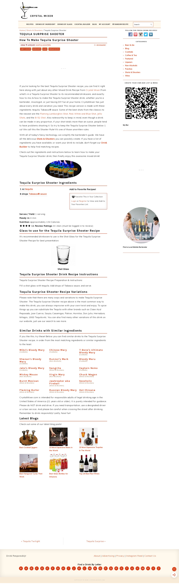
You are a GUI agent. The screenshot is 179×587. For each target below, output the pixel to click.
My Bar (126, 125)
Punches (128, 69)
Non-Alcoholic (131, 65)
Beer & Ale (129, 45)
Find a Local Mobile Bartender (135, 247)
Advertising (108, 555)
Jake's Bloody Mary (31, 368)
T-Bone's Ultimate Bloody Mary (91, 351)
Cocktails (129, 52)
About (97, 555)
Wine (127, 76)
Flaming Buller (29, 390)
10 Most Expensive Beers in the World (60, 449)
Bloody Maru (87, 359)
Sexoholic (85, 381)
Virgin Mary (57, 374)
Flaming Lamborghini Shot (54, 113)
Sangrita (55, 368)
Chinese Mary (58, 350)
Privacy (120, 555)
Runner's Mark (59, 359)
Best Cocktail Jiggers (28, 447)
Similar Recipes (54, 49)
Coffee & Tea (131, 55)
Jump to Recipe (25, 49)
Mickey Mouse (28, 374)
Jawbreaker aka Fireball (59, 382)
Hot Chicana (87, 390)
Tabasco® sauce (38, 193)
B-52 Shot (40, 117)
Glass (45, 49)
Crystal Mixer (93, 90)
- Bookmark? (100, 45)
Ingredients (37, 49)
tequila (29, 189)
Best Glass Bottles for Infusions (58, 475)
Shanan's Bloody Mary (30, 360)
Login (73, 201)
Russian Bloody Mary (63, 390)
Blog (127, 48)
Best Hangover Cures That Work (30, 475)
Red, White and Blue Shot (82, 113)
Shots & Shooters (43, 45)
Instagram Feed (134, 555)
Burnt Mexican (29, 381)
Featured (129, 59)
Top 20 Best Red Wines (89, 474)
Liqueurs (128, 62)
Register (83, 201)
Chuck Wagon (88, 374)
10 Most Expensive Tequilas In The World (91, 448)
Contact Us (150, 555)
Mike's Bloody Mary (32, 350)
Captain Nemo (88, 368)
